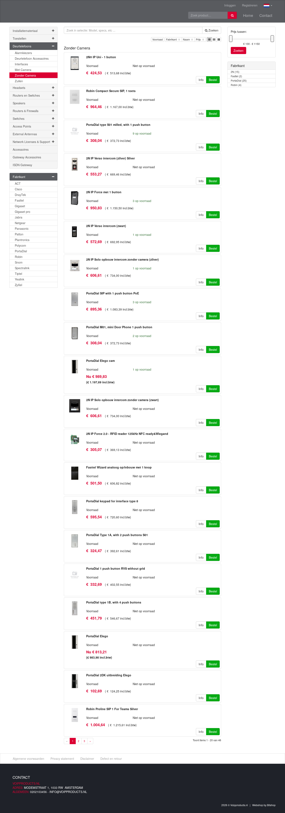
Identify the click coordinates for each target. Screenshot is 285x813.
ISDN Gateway (22, 165)
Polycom (20, 245)
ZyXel (18, 285)
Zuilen (19, 81)
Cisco (18, 189)
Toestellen (19, 38)
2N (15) (235, 71)
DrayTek (20, 195)
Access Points (22, 126)
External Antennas (25, 134)
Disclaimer (87, 758)
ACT (18, 183)
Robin (19, 257)
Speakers (19, 103)
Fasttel (19, 200)
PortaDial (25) (239, 80)
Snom (19, 262)
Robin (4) (236, 85)
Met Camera (23, 70)
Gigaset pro (22, 212)
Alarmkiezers (23, 53)
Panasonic (22, 228)
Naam (186, 39)
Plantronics (22, 240)
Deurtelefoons (22, 46)
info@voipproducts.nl (68, 792)
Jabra (18, 217)
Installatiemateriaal (25, 31)
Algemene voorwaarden (28, 758)
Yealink (19, 279)
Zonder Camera (25, 75)
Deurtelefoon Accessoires (32, 58)
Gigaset (20, 206)
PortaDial (21, 251)
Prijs (198, 39)
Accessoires (21, 149)
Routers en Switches (26, 95)
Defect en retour (111, 758)
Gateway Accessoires (27, 157)
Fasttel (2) (236, 76)
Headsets (19, 88)
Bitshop (271, 805)
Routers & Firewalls (25, 111)
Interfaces (21, 64)
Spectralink (22, 268)
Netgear (20, 223)
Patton (19, 234)
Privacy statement (62, 758)
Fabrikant (171, 39)
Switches (18, 118)
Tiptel (18, 273)
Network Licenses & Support (31, 142)
